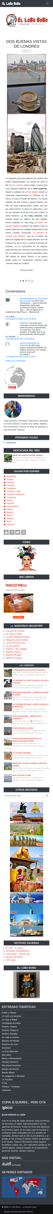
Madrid (10, 512)
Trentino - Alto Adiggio (16, 649)
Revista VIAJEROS (14, 957)
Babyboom (24, 323)
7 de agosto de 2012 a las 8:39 (19, 339)
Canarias (11, 485)
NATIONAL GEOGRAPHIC (17, 951)
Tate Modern (32, 192)
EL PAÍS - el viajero (14, 948)
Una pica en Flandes (15, 631)
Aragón (10, 479)
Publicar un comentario (16, 361)
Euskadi (10, 503)
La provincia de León (15, 643)
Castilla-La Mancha (16, 494)
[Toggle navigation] (47, 3)
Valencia (10, 524)
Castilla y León (13, 491)
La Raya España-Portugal (17, 637)
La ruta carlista (13, 646)
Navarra (10, 518)
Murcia (10, 515)
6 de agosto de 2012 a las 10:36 (20, 319)
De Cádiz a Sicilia (14, 634)
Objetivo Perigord (14, 658)
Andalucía (11, 476)
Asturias (10, 482)
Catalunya (11, 497)
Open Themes (27, 1211)
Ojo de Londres (16, 185)
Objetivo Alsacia (13, 652)
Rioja (9, 521)
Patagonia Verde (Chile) (17, 640)
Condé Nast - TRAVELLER (18, 954)
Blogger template (11, 1211)
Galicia (10, 509)
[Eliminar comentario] (35, 319)
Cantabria (11, 488)
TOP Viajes (11, 960)
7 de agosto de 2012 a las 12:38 (20, 356)
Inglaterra (26, 51)
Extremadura (13, 506)
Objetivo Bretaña (13, 655)
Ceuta (9, 500)
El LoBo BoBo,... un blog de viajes (22, 1207)
